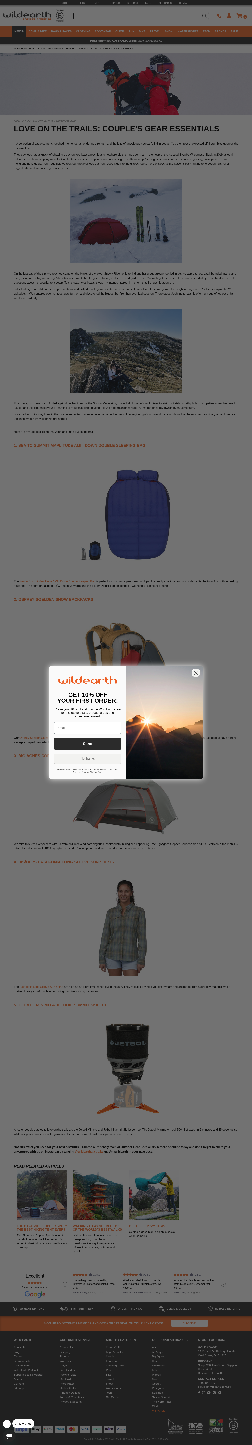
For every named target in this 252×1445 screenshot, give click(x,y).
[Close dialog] (196, 673)
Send (87, 744)
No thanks (88, 758)
